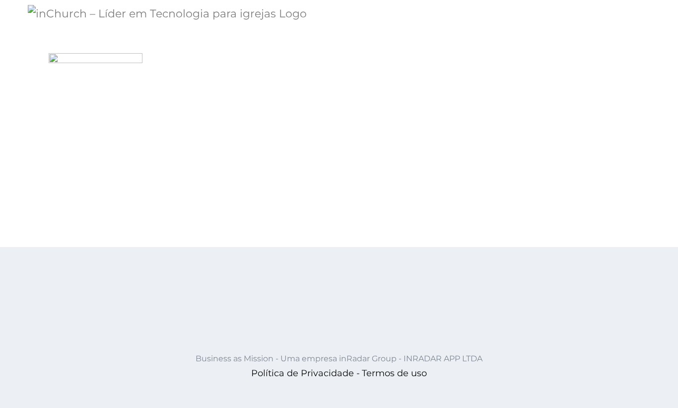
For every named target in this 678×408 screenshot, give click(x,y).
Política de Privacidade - (305, 373)
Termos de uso (394, 373)
